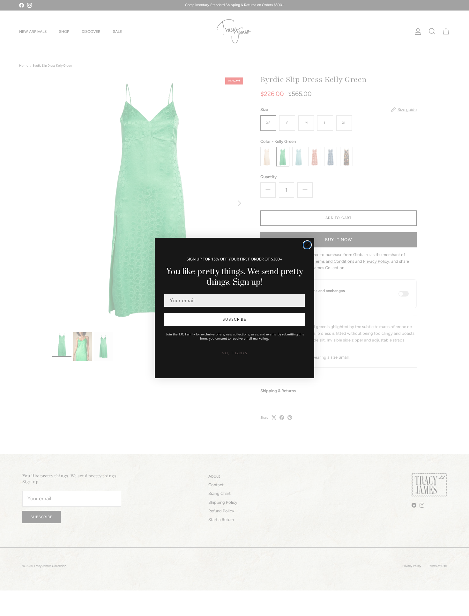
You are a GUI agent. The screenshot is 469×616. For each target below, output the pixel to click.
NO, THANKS (235, 353)
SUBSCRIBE (234, 319)
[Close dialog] (307, 245)
